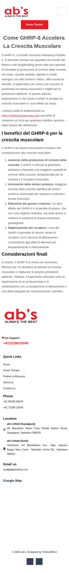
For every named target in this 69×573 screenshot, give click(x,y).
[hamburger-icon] (62, 12)
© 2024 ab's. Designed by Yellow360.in (34, 552)
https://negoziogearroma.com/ (21, 115)
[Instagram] (39, 561)
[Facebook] (30, 561)
